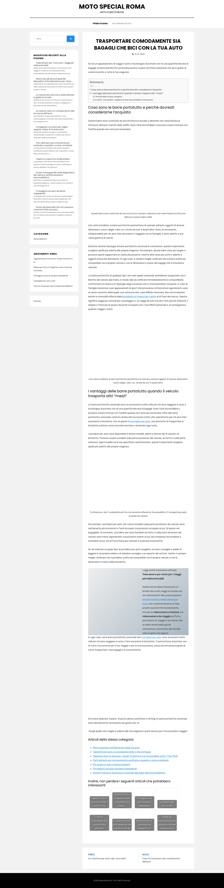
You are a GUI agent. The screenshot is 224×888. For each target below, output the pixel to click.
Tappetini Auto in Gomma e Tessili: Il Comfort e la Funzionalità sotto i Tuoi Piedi (135, 756)
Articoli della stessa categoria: (109, 96)
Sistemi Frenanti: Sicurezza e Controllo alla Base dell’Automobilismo (129, 772)
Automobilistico (121, 23)
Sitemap (37, 301)
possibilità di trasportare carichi (139, 296)
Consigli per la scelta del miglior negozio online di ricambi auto (51, 128)
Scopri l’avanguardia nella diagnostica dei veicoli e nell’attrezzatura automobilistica (54, 175)
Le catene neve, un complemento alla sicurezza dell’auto (54, 112)
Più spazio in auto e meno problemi (111, 764)
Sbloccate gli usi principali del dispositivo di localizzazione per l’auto (52, 80)
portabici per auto (140, 421)
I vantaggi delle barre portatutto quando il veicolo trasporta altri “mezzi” (127, 93)
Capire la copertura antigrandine (53, 158)
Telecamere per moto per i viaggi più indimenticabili (54, 64)
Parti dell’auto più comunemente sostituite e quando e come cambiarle (131, 760)
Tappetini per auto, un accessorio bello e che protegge (122, 751)
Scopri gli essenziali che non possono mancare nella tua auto (53, 208)
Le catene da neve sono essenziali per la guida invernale (54, 96)
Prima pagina (100, 23)
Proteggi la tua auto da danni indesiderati (115, 768)
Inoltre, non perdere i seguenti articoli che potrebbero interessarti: (124, 100)
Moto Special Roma (112, 6)
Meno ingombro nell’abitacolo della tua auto (116, 747)
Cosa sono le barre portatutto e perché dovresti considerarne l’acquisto (126, 89)
